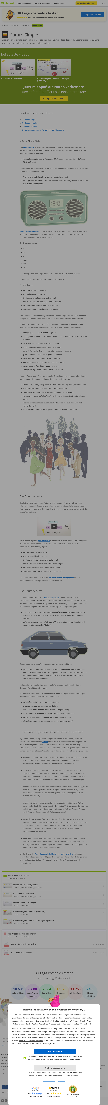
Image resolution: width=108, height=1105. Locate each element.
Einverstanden (55, 1051)
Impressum (61, 1081)
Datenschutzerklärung (65, 1024)
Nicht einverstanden (55, 1068)
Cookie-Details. (86, 1024)
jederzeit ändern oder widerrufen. (31, 1041)
